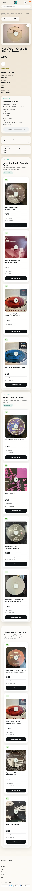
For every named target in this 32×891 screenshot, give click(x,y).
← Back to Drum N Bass (10, 19)
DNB (2, 87)
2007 (8, 120)
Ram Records (5, 92)
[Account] (25, 2)
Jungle (14, 557)
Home (3, 13)
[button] (27, 25)
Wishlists (4, 878)
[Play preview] (16, 34)
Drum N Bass (13, 13)
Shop (7, 13)
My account (5, 872)
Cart (2, 869)
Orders (3, 875)
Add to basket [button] (16, 225)
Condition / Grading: (9, 122)
